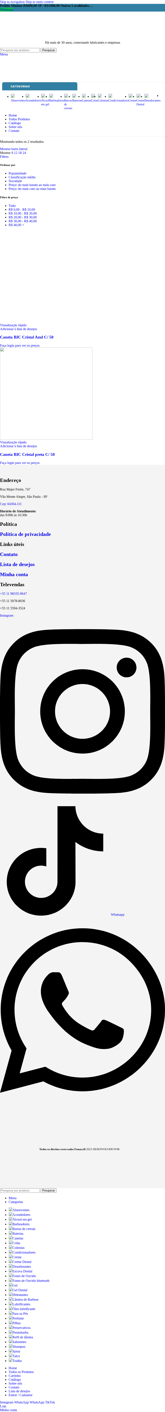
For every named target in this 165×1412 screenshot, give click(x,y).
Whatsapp (7, 9)
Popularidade (17, 173)
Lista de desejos (17, 564)
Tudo (12, 205)
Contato (9, 554)
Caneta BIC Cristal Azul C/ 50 (26, 337)
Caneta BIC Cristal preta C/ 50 (27, 454)
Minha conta (14, 574)
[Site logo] (27, 35)
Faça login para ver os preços (20, 345)
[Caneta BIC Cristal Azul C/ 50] (46, 321)
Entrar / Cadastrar (20, 1395)
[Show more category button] (161, 95)
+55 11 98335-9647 (13, 593)
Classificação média (22, 177)
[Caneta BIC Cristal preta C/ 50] (46, 438)
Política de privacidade (25, 534)
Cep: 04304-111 (11, 504)
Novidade (15, 181)
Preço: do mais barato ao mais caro (32, 185)
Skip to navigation (13, 2)
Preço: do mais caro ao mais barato (32, 189)
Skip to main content (39, 2)
